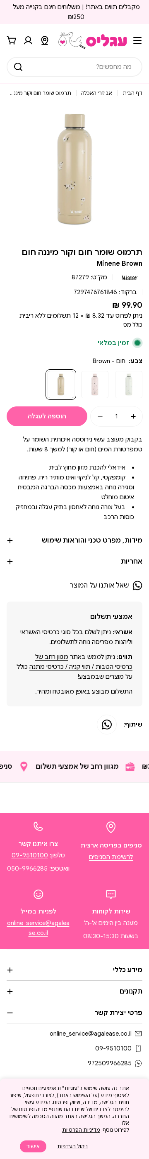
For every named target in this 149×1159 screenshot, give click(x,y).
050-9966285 (27, 868)
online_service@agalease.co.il (91, 1033)
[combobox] (74, 67)
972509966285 (110, 1063)
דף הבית (132, 93)
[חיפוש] (18, 67)
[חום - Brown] (60, 384)
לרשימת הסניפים (111, 857)
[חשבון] (28, 40)
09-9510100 (30, 855)
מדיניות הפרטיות (81, 1130)
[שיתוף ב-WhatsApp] (107, 724)
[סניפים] (45, 40)
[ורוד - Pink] (94, 384)
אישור (33, 1146)
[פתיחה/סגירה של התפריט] (137, 40)
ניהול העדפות (72, 1146)
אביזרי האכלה (96, 93)
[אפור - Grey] (128, 384)
